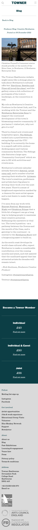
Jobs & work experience (12, 414)
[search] (3, 2)
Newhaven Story (24, 235)
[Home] (19, 3)
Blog (19, 10)
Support (5, 427)
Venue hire (6, 451)
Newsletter (6, 430)
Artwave (31, 176)
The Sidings (26, 135)
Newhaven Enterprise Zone (15, 113)
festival (23, 170)
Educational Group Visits (13, 417)
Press (4, 454)
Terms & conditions (10, 461)
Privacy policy (8, 458)
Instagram (6, 399)
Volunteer (6, 420)
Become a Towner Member (19, 307)
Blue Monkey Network (11, 424)
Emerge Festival (10, 206)
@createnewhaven (19, 280)
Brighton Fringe (20, 209)
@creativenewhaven (23, 275)
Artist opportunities (11, 411)
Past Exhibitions (9, 445)
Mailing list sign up (10, 394)
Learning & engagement (12, 448)
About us (5, 439)
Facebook (6, 402)
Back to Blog (7, 20)
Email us (5, 488)
